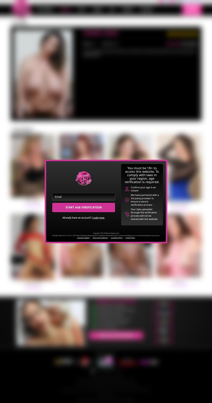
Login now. (98, 217)
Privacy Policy (130, 238)
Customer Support (83, 238)
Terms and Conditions (100, 238)
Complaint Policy (116, 238)
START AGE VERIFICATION (83, 207)
